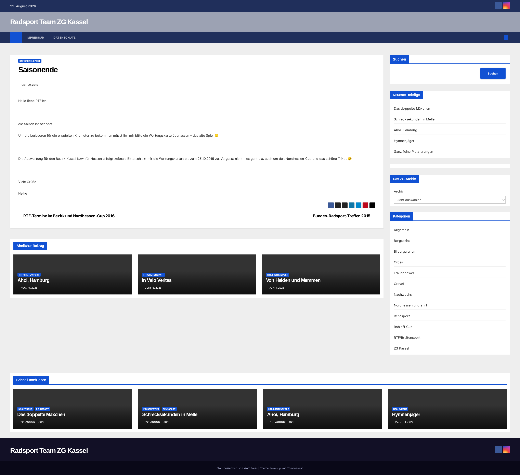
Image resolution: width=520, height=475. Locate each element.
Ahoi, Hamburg (33, 280)
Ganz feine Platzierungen (413, 151)
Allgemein (401, 230)
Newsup (275, 468)
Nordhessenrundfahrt (410, 305)
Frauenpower (404, 273)
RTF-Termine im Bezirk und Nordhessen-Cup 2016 (69, 216)
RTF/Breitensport (30, 61)
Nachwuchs (403, 294)
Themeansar (295, 468)
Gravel (399, 284)
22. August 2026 (33, 421)
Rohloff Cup (403, 327)
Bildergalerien (404, 251)
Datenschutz (64, 37)
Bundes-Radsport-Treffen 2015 (341, 216)
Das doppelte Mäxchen (412, 108)
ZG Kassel (401, 348)
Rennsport (402, 316)
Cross (398, 262)
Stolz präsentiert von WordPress (237, 468)
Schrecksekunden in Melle (414, 119)
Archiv (399, 191)
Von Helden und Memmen (293, 280)
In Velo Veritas (156, 280)
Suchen (399, 59)
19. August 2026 (282, 421)
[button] (499, 38)
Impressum (36, 37)
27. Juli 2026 (404, 421)
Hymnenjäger (404, 141)
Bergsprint (402, 241)
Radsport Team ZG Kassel (49, 22)
